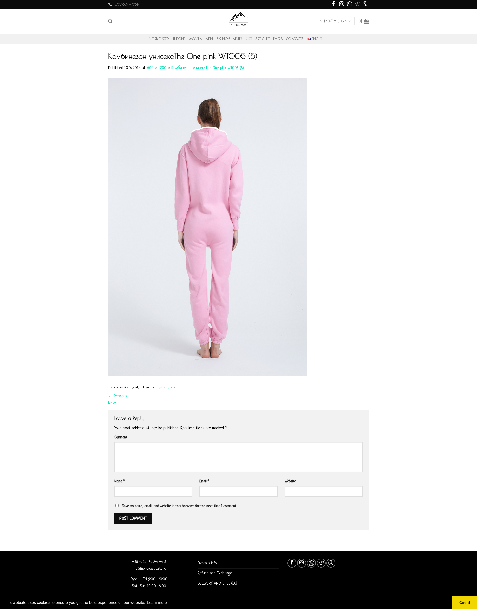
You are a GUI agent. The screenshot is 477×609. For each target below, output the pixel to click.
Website (290, 481)
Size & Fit (262, 39)
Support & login (333, 21)
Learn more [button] (157, 602)
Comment (120, 437)
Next (114, 403)
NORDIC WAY (159, 39)
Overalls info (207, 563)
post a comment (168, 387)
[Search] (110, 21)
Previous (117, 396)
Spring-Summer (229, 39)
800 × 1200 (156, 68)
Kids (248, 39)
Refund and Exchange (215, 573)
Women (195, 39)
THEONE (179, 39)
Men (209, 39)
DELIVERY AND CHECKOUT (218, 583)
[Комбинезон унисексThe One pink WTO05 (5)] (207, 227)
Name (119, 481)
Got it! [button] (464, 603)
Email (204, 481)
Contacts (294, 39)
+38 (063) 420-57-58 (149, 562)
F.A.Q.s (278, 39)
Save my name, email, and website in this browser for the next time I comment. (179, 506)
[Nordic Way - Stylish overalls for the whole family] (238, 21)
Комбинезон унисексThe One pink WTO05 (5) (207, 68)
